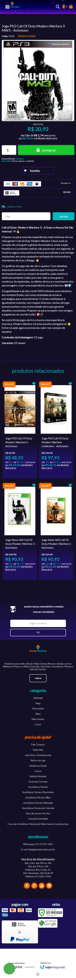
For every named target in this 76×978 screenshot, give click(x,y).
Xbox (38, 713)
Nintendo (38, 698)
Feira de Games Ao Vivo (38, 813)
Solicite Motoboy (38, 776)
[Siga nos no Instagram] (49, 885)
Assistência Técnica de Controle (38, 808)
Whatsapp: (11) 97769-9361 (38, 844)
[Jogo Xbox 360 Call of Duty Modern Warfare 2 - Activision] (56, 531)
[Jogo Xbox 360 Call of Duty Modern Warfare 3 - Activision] (20, 531)
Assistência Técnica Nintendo (38, 802)
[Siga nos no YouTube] (42, 885)
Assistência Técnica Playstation (38, 792)
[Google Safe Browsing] (48, 922)
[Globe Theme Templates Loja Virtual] (21, 966)
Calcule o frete (14, 206)
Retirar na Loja (38, 760)
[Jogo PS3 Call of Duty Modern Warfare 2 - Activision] (20, 429)
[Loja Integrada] (52, 965)
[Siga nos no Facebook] (27, 885)
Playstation (38, 708)
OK (63, 216)
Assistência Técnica (38, 787)
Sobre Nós (38, 749)
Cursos (38, 771)
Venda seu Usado (38, 765)
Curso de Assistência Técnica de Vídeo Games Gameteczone (38, 824)
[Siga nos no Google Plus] (34, 885)
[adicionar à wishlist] (38, 170)
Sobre (38, 678)
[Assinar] (38, 632)
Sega (38, 703)
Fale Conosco (38, 744)
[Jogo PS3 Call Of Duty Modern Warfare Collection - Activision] (56, 429)
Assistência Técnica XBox (38, 797)
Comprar (49, 150)
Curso (38, 724)
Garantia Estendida (38, 818)
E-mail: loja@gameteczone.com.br (38, 849)
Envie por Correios (38, 781)
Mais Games (38, 719)
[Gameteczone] (38, 652)
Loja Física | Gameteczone (38, 755)
